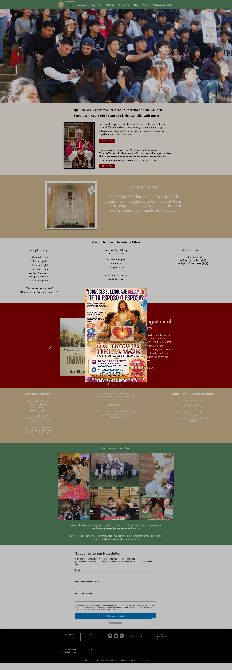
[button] (87, 290)
